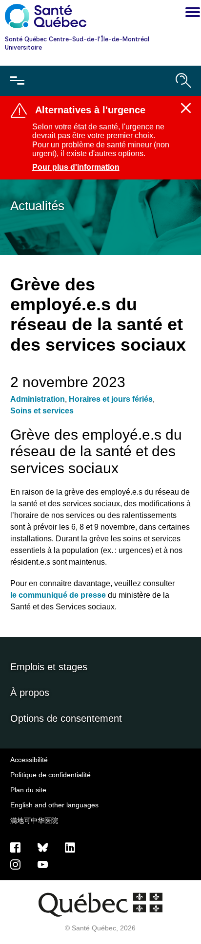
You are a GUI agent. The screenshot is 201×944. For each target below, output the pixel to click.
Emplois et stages (48, 666)
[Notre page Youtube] (43, 864)
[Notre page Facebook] (15, 847)
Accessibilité (29, 760)
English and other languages (54, 805)
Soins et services (42, 411)
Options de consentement (66, 718)
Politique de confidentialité (50, 775)
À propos (29, 692)
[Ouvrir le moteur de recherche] (183, 81)
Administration (37, 399)
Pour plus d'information (76, 167)
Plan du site (28, 790)
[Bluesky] (43, 847)
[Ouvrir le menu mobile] (17, 81)
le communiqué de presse (58, 595)
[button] (190, 13)
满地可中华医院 (34, 820)
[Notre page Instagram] (15, 864)
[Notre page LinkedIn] (70, 847)
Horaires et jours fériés (111, 399)
